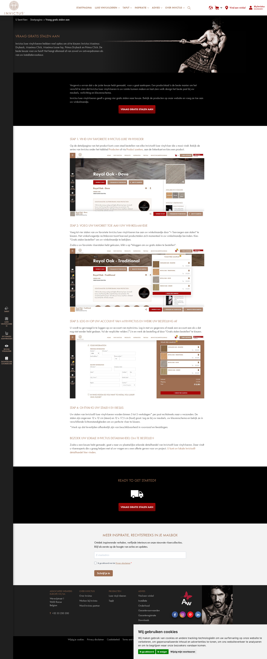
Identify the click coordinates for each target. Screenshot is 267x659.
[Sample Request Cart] (218, 7)
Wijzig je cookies (76, 639)
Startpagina (84, 7)
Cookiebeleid (113, 639)
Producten (114, 149)
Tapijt (111, 600)
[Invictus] (14, 8)
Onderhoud (144, 605)
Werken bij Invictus (88, 600)
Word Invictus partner (89, 605)
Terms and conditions (133, 639)
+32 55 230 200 (60, 613)
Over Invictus (85, 595)
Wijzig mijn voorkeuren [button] (182, 651)
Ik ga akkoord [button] (147, 651)
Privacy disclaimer (123, 563)
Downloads (143, 620)
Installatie (142, 600)
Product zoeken (134, 149)
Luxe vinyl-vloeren (117, 595)
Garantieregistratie (147, 615)
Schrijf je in (103, 573)
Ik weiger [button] (162, 651)
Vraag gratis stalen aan (137, 109)
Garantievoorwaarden (149, 610)
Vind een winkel (238, 7)
